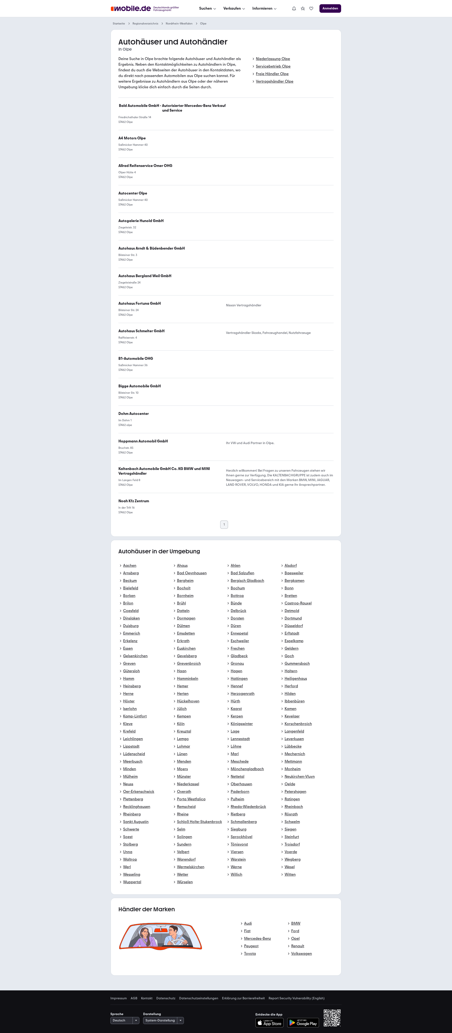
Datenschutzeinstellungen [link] (198, 998)
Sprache (116, 1014)
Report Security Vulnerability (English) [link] (297, 998)
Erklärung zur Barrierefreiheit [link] (243, 998)
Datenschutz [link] (165, 998)
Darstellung (152, 1014)
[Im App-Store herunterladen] (270, 1022)
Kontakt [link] (147, 998)
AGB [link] (134, 998)
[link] (303, 8)
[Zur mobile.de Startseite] (149, 9)
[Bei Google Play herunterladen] (303, 1022)
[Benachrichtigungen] (293, 8)
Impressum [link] (118, 998)
